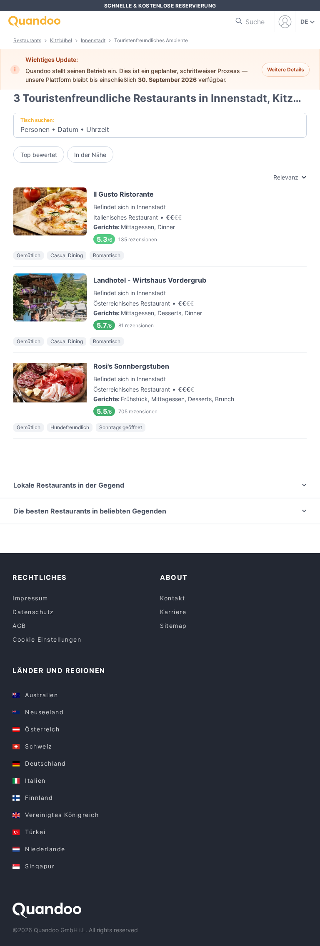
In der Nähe (90, 154)
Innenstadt (93, 40)
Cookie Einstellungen (46, 639)
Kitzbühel (61, 40)
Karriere (173, 611)
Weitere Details (285, 69)
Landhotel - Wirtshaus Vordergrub (160, 302)
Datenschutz (33, 611)
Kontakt (172, 598)
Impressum (30, 598)
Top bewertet (38, 154)
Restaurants (27, 40)
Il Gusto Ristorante (160, 216)
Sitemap (173, 625)
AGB (19, 625)
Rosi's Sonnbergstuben (160, 388)
